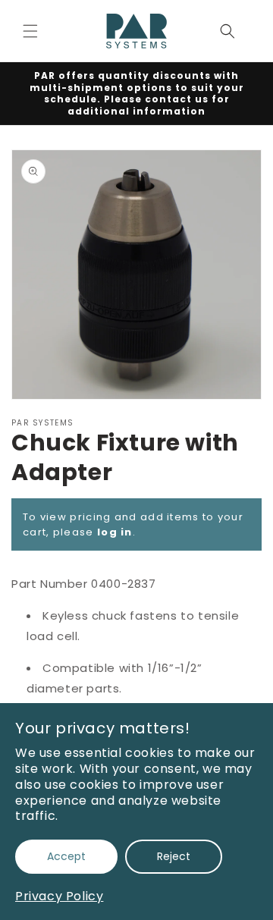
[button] (30, 31)
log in (115, 532)
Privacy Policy (59, 896)
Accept (66, 856)
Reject (173, 856)
